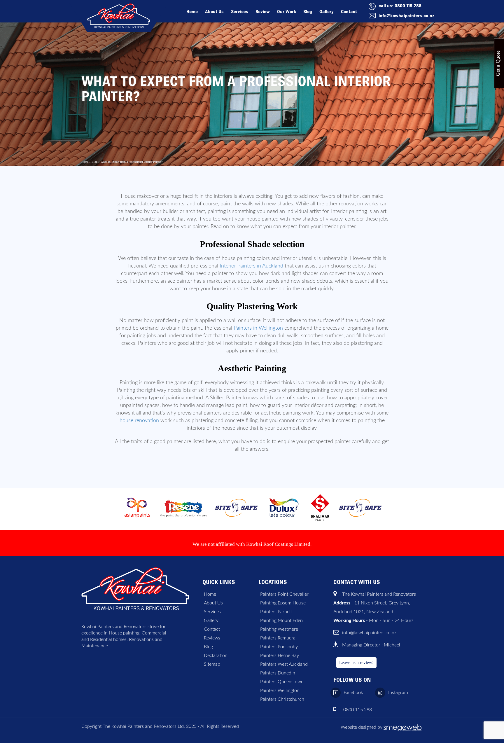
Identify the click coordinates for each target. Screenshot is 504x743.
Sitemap (212, 664)
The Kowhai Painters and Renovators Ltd (143, 726)
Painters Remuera (277, 638)
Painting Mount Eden (281, 620)
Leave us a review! (356, 662)
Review (263, 11)
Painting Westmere (279, 629)
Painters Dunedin (277, 673)
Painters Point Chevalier (284, 594)
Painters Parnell (276, 611)
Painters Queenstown (282, 681)
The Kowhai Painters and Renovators (379, 594)
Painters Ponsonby (279, 646)
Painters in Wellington (258, 328)
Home (192, 11)
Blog (307, 11)
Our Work (286, 11)
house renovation (139, 420)
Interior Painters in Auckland (251, 266)
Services (239, 11)
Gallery (326, 11)
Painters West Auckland (284, 664)
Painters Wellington (280, 690)
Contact (349, 11)
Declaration (216, 655)
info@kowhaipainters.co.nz (406, 15)
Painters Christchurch (282, 699)
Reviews (212, 638)
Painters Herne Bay (279, 655)
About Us (214, 11)
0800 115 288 (408, 5)
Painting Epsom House (283, 603)
